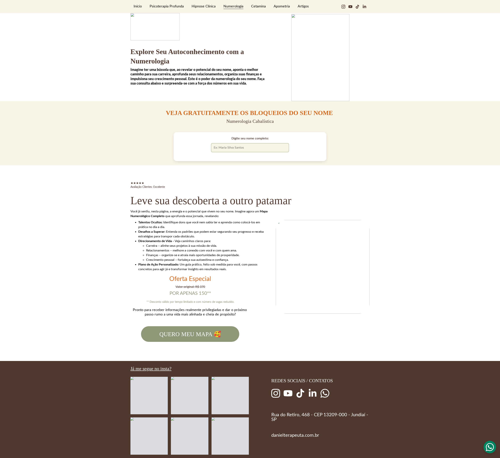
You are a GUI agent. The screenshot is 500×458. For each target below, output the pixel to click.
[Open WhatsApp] (490, 447)
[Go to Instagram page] (344, 7)
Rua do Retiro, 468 (290, 415)
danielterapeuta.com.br (295, 435)
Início (138, 6)
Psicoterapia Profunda (167, 6)
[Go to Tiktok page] (358, 7)
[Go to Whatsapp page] (325, 393)
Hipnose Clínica (204, 6)
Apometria (282, 6)
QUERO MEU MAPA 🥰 (190, 334)
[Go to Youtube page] (351, 7)
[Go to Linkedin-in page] (364, 7)
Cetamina (258, 6)
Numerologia (233, 6)
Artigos (303, 6)
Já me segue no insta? (150, 368)
